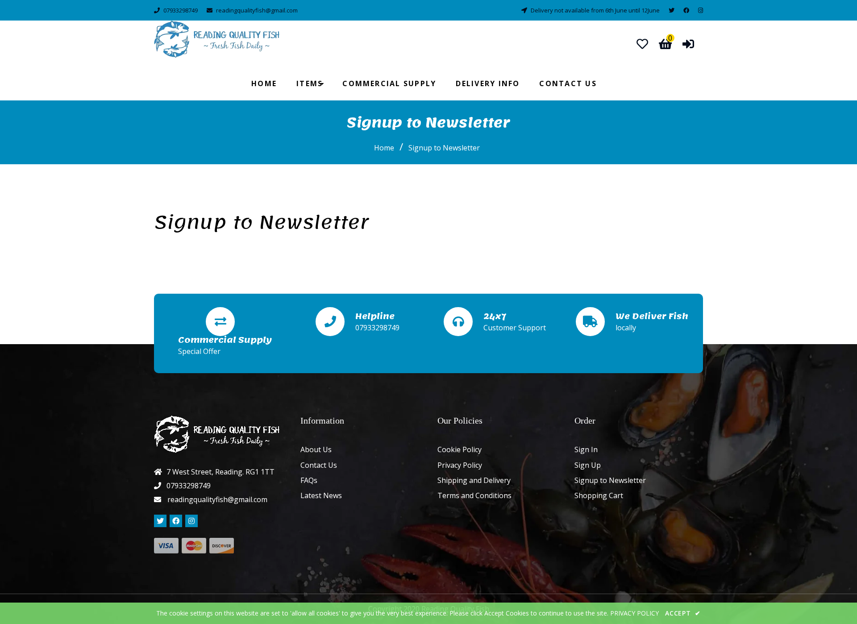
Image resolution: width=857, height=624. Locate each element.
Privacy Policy (459, 465)
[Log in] (688, 44)
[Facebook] (686, 10)
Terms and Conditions (474, 495)
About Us (316, 449)
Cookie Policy (459, 449)
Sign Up (587, 465)
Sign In (586, 449)
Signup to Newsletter (610, 480)
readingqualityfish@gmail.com (257, 10)
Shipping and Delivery (474, 480)
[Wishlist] (642, 44)
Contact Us (318, 465)
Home (384, 148)
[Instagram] (700, 10)
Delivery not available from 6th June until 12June (595, 10)
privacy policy (634, 613)
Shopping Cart (598, 495)
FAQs (308, 480)
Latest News (321, 495)
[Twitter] (671, 10)
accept (683, 613)
